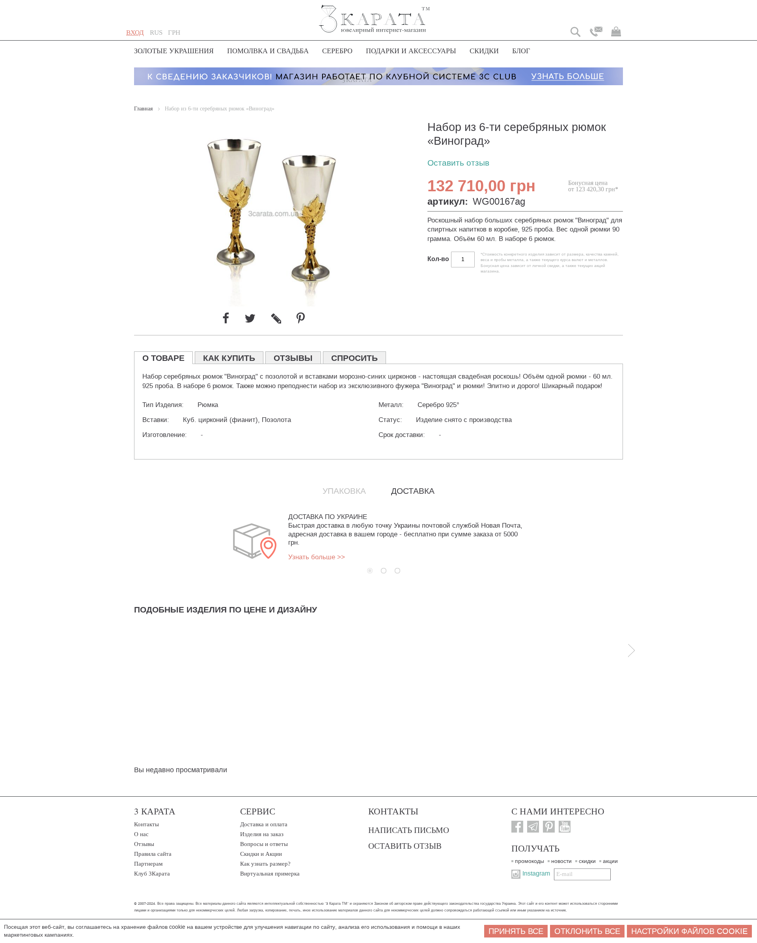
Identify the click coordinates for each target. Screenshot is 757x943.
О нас (141, 834)
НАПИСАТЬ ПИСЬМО (408, 829)
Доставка (412, 491)
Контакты (146, 824)
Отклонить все (587, 931)
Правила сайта (153, 854)
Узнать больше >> (316, 557)
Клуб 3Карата (152, 873)
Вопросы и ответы (264, 844)
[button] (156, 32)
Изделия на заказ (261, 834)
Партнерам (148, 864)
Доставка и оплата (263, 824)
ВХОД (135, 32)
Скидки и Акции (261, 854)
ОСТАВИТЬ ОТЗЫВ (405, 845)
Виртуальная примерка (270, 873)
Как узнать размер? (265, 864)
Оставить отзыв (458, 163)
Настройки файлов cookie (689, 931)
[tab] (163, 357)
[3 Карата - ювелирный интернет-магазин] (375, 14)
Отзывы (144, 844)
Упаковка (344, 491)
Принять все (516, 931)
